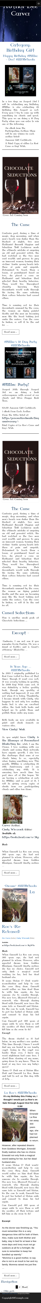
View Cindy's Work (13, 729)
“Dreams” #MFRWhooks (20, 886)
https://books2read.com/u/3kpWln (20, 945)
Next (25, 1287)
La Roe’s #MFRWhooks (20, 1092)
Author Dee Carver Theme (9, 1293)
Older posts (7, 1291)
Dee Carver (6, 938)
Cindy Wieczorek (13, 829)
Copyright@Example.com (15, 1298)
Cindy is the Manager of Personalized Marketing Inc (20, 740)
